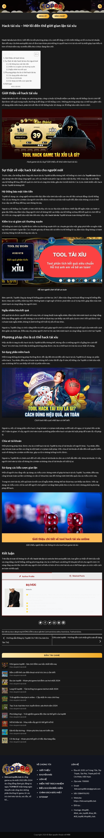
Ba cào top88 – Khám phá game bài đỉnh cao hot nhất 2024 (35, 680)
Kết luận (8, 84)
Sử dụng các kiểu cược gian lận (20, 81)
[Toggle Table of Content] (35, 54)
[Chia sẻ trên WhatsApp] (40, 623)
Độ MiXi (17, 86)
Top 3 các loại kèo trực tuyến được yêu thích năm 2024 (33, 705)
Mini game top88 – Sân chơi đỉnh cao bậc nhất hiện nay (33, 664)
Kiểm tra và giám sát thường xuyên (22, 67)
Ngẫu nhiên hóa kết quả (18, 69)
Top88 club (90, 175)
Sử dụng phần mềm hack (18, 75)
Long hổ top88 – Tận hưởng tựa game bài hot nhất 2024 (34, 689)
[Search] (100, 6)
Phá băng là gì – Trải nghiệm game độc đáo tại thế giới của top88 (38, 714)
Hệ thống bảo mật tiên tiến (19, 64)
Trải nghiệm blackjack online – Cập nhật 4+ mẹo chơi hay (34, 697)
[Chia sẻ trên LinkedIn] (63, 623)
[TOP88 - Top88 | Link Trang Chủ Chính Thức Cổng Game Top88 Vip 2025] (52, 6)
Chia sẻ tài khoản (15, 78)
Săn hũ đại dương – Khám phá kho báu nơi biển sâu (32, 730)
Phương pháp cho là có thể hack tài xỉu (20, 72)
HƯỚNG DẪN (27, 632)
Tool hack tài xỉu (75, 632)
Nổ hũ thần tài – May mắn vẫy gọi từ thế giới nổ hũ (32, 722)
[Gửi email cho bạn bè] (54, 623)
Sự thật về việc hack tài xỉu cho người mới (21, 61)
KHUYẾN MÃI (45, 774)
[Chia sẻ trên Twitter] (50, 623)
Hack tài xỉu (65, 632)
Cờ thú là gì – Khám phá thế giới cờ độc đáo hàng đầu (32, 739)
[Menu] (4, 6)
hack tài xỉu (54, 215)
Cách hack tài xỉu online (52, 632)
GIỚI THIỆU (44, 770)
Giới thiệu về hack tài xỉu (14, 58)
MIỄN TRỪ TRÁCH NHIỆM (51, 783)
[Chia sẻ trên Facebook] (45, 623)
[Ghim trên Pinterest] (59, 623)
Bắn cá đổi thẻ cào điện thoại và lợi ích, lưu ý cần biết (32, 672)
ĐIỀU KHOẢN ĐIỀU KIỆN (51, 788)
